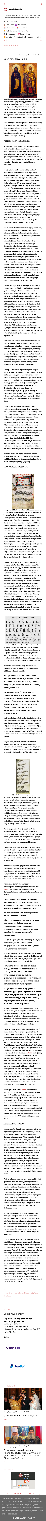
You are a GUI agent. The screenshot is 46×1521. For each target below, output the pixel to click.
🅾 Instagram (29, 37)
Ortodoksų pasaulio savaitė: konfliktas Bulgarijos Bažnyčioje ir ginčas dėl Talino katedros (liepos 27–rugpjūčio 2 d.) (22, 1454)
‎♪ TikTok (39, 37)
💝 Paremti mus (24, 34)
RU (5, 22)
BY (12, 22)
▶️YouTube (8, 37)
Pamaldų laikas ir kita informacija (23, 1493)
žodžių (24, 1090)
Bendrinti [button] (7, 1290)
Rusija (36, 1293)
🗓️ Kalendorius (9, 28)
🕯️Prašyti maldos (10, 31)
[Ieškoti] (41, 3)
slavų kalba (7, 1296)
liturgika (16, 1293)
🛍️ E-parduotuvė (10, 34)
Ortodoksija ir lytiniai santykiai (20, 1415)
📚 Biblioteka (22, 28)
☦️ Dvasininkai (20, 25)
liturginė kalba (24, 1293)
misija (31, 1293)
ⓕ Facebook (18, 37)
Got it (31, 1518)
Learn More (19, 1518)
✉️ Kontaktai (23, 31)
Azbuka (29, 1053)
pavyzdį (6, 889)
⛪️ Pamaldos (9, 25)
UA (8, 22)
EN (15, 22)
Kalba (11, 1293)
